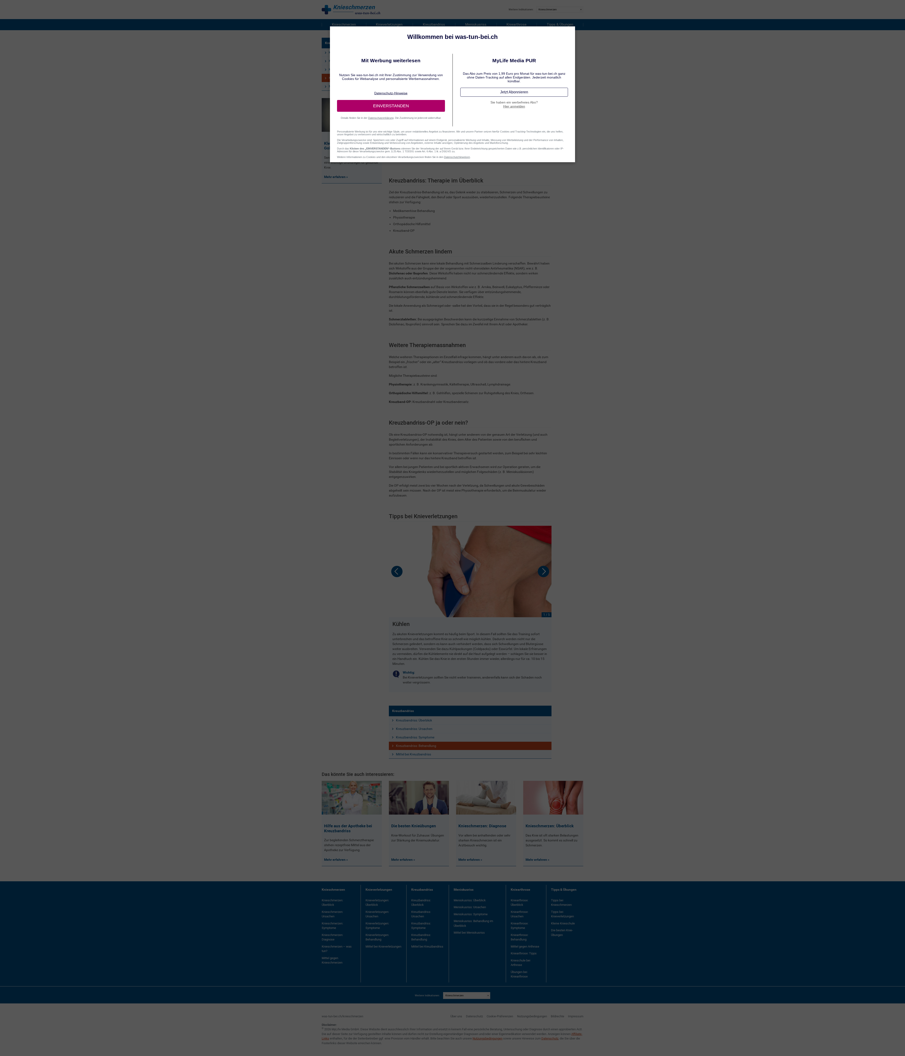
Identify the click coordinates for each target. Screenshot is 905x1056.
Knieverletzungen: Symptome (377, 926)
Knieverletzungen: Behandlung (377, 937)
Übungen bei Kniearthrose (519, 974)
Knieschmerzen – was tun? (337, 949)
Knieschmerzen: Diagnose (332, 937)
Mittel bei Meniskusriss (469, 932)
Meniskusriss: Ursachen (470, 907)
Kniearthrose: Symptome (519, 926)
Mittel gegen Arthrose (525, 946)
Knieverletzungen (389, 24)
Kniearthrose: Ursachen (519, 914)
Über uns (456, 1016)
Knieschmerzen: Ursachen (332, 914)
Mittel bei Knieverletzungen (383, 946)
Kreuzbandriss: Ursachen (414, 729)
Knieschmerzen (344, 24)
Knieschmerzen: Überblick (332, 903)
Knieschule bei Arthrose (520, 963)
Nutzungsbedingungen (532, 1016)
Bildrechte (557, 1016)
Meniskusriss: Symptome (471, 914)
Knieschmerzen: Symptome (332, 926)
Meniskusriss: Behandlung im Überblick (473, 923)
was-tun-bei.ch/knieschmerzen (342, 1016)
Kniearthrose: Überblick (519, 903)
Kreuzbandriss (434, 24)
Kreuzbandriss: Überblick (414, 720)
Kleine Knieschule (563, 923)
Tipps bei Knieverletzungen (562, 914)
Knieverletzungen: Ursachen (377, 914)
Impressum (575, 1016)
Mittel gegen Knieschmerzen (332, 960)
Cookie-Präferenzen (500, 1016)
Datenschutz (474, 1016)
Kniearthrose (516, 24)
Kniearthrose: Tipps (524, 953)
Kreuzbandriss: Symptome (415, 737)
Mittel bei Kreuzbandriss (413, 754)
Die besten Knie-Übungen (562, 932)
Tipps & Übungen (560, 24)
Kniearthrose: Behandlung (519, 937)
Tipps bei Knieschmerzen (561, 903)
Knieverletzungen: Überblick (377, 903)
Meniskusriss (475, 24)
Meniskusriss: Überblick (470, 900)
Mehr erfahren (335, 859)
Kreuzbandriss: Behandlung (416, 746)
